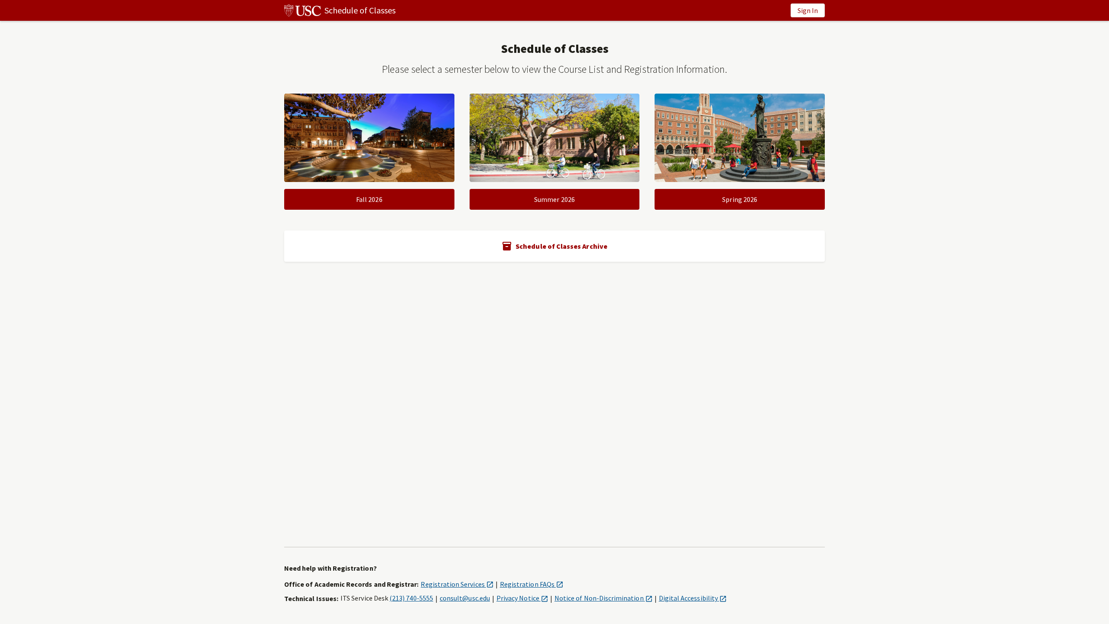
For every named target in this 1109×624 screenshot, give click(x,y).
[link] (340, 10)
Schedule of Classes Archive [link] (561, 246)
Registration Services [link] (457, 584)
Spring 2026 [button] (739, 199)
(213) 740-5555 (411, 598)
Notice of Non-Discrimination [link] (603, 598)
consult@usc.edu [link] (465, 598)
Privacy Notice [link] (522, 598)
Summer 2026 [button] (554, 199)
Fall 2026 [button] (369, 199)
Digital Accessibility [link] (692, 598)
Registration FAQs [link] (531, 584)
